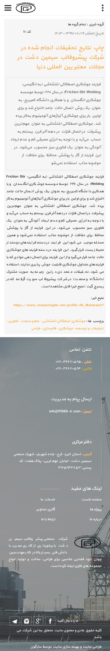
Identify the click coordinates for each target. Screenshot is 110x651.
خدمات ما (47, 499)
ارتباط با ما (48, 519)
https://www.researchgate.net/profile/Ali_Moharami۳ (59, 305)
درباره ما (95, 519)
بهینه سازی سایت (66, 647)
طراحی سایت (92, 647)
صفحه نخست (91, 499)
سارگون (36, 647)
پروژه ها (96, 509)
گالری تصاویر (45, 509)
